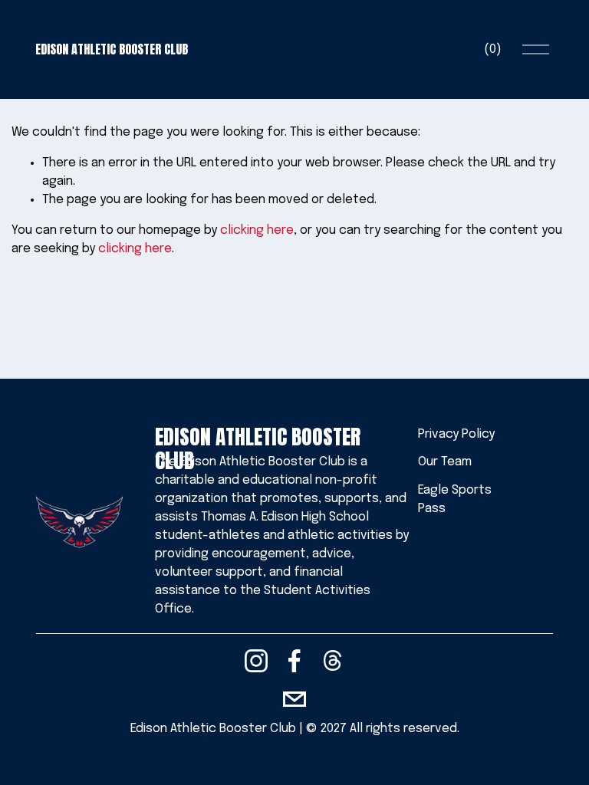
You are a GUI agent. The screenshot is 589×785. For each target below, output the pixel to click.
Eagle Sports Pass (455, 499)
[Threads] (333, 661)
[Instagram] (256, 661)
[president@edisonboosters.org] (294, 699)
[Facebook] (294, 661)
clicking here (257, 230)
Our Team (445, 461)
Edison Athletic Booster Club (111, 49)
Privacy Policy (456, 434)
